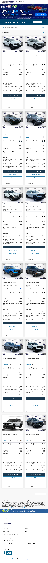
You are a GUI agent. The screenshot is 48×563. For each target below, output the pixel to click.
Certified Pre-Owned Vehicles (10, 534)
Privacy (16, 558)
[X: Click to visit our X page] (5, 549)
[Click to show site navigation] (46, 2)
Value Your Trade (12, 102)
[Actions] (21, 55)
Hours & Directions (30, 543)
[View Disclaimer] (13, 65)
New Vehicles (6, 530)
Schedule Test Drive (12, 98)
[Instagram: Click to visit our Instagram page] (10, 549)
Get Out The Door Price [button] (12, 95)
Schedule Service (29, 531)
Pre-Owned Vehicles (8, 533)
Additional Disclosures (21, 558)
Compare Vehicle (8, 107)
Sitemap (13, 558)
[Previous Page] (36, 494)
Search (43, 27)
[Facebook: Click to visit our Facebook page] (3, 549)
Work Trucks (6, 531)
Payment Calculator (8, 542)
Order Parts (28, 533)
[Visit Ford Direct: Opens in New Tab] (29, 559)
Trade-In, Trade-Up (8, 543)
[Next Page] (38, 494)
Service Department (30, 530)
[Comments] (19, 65)
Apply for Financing (8, 540)
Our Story (27, 540)
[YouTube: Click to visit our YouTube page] (8, 549)
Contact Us (28, 542)
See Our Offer (37, 22)
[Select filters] (43, 32)
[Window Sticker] (21, 65)
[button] (22, 44)
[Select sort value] (45, 32)
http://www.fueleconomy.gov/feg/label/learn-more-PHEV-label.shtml (13, 507)
